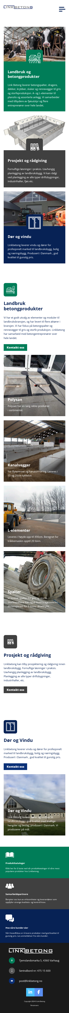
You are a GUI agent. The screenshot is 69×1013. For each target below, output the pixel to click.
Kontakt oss (15, 347)
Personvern (34, 1005)
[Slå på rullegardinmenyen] (62, 9)
